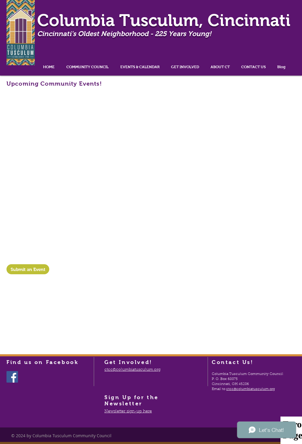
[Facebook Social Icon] (12, 377)
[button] (87, 67)
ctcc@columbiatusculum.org (250, 389)
